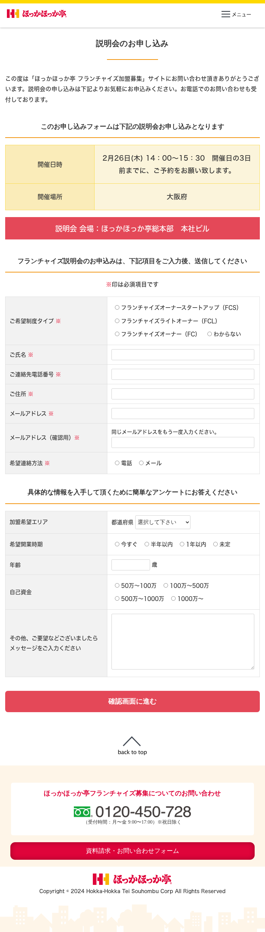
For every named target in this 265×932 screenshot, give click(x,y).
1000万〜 (190, 598)
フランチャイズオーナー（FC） (160, 334)
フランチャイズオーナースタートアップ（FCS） (181, 307)
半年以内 (162, 544)
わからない (227, 334)
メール (153, 463)
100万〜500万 (189, 585)
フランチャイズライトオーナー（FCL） (170, 321)
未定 (224, 544)
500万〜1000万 (142, 598)
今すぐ (129, 544)
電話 (126, 463)
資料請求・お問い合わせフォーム (132, 850)
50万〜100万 (139, 585)
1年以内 (196, 544)
